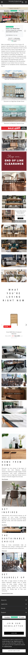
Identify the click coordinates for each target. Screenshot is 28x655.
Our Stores (5, 479)
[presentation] (1, 325)
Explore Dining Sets (7, 593)
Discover (4, 550)
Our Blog (4, 525)
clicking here (8, 646)
